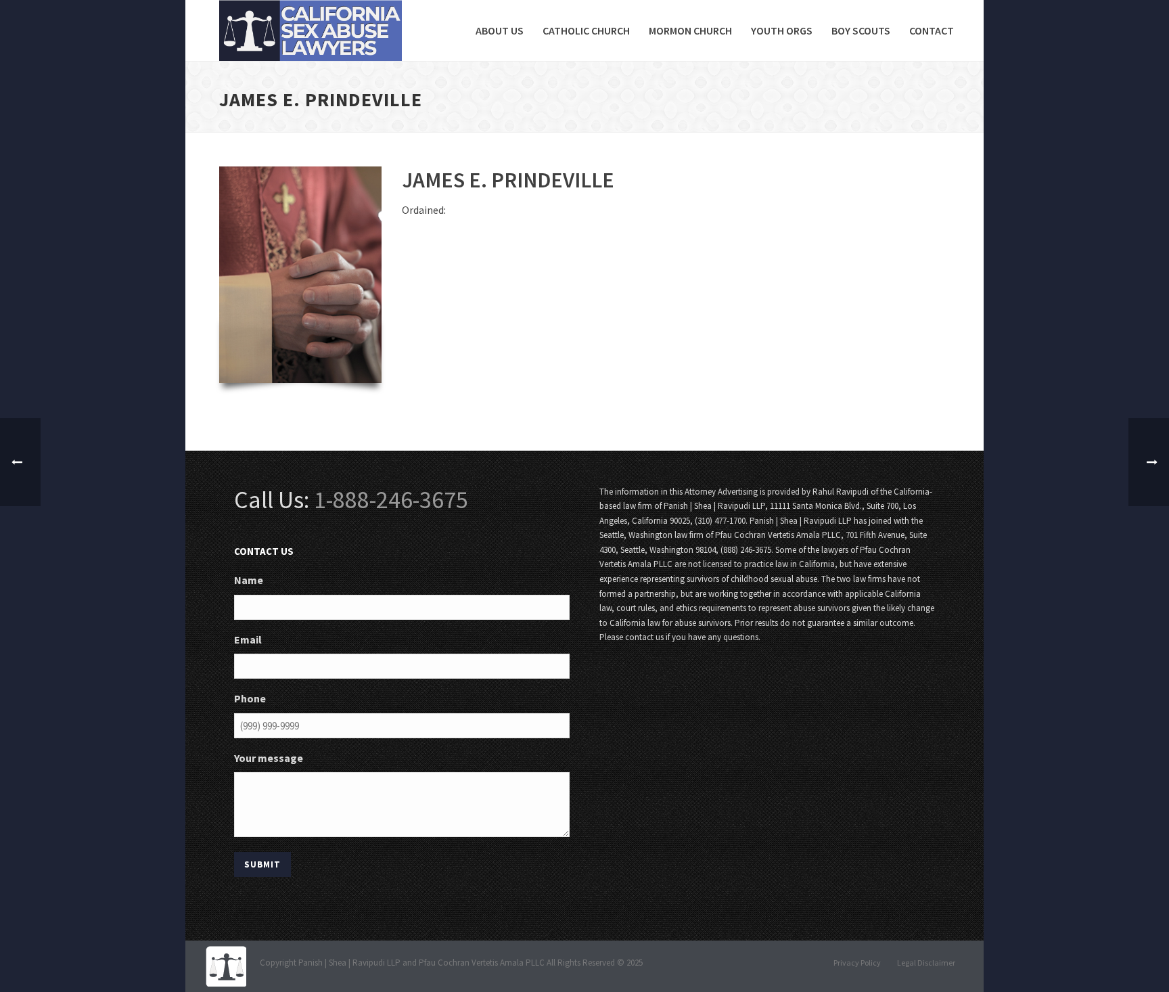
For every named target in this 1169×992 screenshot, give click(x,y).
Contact (931, 30)
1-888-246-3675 (391, 499)
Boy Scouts (860, 30)
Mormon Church (690, 30)
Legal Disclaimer (926, 962)
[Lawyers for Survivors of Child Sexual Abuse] (226, 965)
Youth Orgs (781, 30)
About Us (500, 30)
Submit (262, 864)
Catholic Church (586, 30)
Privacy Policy (857, 962)
